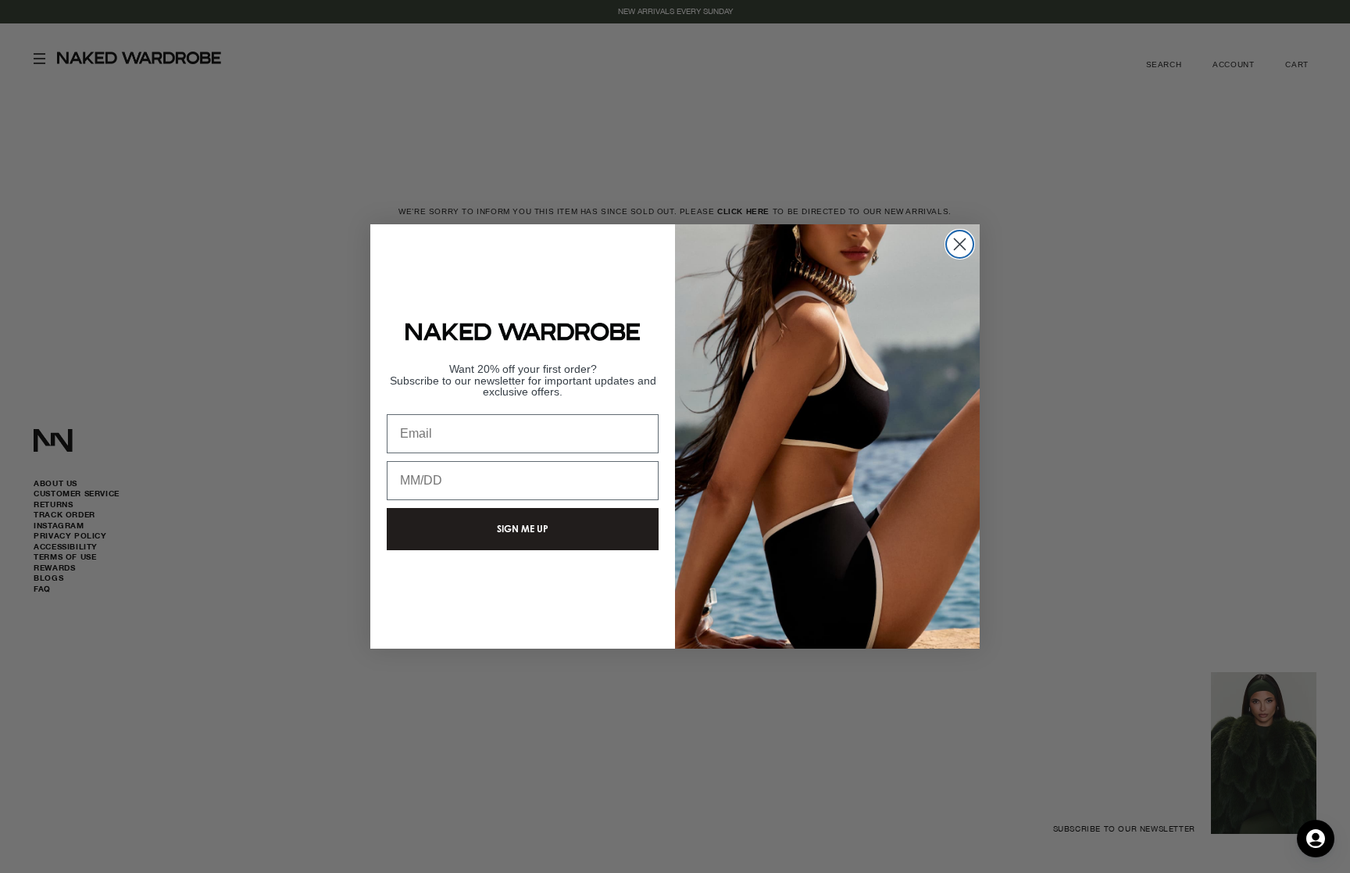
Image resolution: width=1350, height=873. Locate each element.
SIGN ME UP (522, 529)
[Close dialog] (959, 244)
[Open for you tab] (1315, 838)
